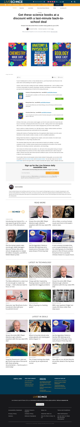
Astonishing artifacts (29, 385)
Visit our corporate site (62, 400)
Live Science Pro (63, 7)
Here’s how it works (54, 31)
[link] (21, 96)
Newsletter (61, 77)
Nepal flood (22, 7)
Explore (51, 4)
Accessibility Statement (15, 410)
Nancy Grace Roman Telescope (43, 7)
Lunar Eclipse (30, 7)
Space (39, 4)
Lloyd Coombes (34, 29)
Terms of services (35, 176)
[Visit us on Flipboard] (52, 1)
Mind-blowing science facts (60, 388)
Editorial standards (30, 416)
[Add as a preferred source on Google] (40, 404)
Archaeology (16, 4)
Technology (45, 4)
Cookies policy (29, 413)
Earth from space (28, 382)
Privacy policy (12, 413)
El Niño (54, 7)
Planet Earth (33, 4)
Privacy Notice (54, 176)
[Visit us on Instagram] (48, 1)
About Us (43, 410)
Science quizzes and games (60, 380)
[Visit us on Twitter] (46, 1)
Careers (10, 416)
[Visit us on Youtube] (50, 1)
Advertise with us (46, 413)
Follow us (54, 77)
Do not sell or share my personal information (64, 417)
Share (19, 77)
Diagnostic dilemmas (29, 384)
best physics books (40, 159)
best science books (29, 159)
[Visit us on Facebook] (44, 1)
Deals (52, 29)
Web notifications (63, 413)
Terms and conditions (64, 410)
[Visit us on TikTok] (54, 1)
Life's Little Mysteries (29, 380)
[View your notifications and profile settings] (72, 2)
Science (27, 4)
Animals (9, 4)
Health (22, 4)
